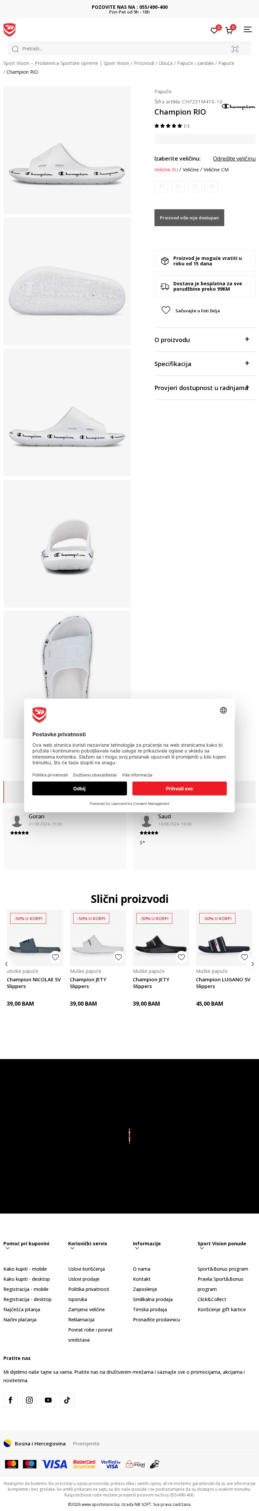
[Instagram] (29, 1400)
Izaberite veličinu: (177, 158)
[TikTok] (67, 1400)
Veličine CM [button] (216, 169)
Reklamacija (81, 1319)
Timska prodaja (150, 1309)
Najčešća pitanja (21, 1309)
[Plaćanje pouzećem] (155, 1463)
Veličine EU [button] (166, 169)
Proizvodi (144, 63)
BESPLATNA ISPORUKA (129, 6)
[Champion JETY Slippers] (98, 938)
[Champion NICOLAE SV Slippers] (35, 938)
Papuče (226, 63)
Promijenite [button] (86, 1443)
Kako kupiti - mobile (25, 1269)
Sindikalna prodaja (153, 1299)
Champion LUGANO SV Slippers (223, 982)
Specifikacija (173, 364)
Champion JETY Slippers (88, 982)
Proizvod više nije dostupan (189, 218)
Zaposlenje (145, 1289)
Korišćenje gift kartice (222, 1309)
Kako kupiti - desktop (26, 1279)
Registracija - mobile (26, 1289)
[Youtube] (48, 1400)
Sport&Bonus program (223, 1269)
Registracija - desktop (27, 1299)
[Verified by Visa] (111, 1463)
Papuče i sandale (195, 63)
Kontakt (142, 1279)
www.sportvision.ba (100, 1504)
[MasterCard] (11, 1463)
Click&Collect (212, 1299)
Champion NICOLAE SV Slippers (34, 982)
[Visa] (54, 1463)
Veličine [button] (191, 169)
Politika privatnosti (88, 1289)
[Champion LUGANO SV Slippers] (224, 938)
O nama (141, 1269)
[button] (205, 310)
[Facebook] (10, 1400)
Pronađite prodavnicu (156, 1319)
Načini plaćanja (19, 1319)
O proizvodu (172, 340)
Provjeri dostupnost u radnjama (201, 388)
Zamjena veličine (86, 1309)
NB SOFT (143, 1504)
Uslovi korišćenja (86, 1269)
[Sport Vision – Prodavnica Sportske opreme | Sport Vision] (9, 29)
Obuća (166, 63)
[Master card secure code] (85, 1463)
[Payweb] (135, 1463)
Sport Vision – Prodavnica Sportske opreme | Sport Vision (66, 63)
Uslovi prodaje (83, 1279)
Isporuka (77, 1299)
